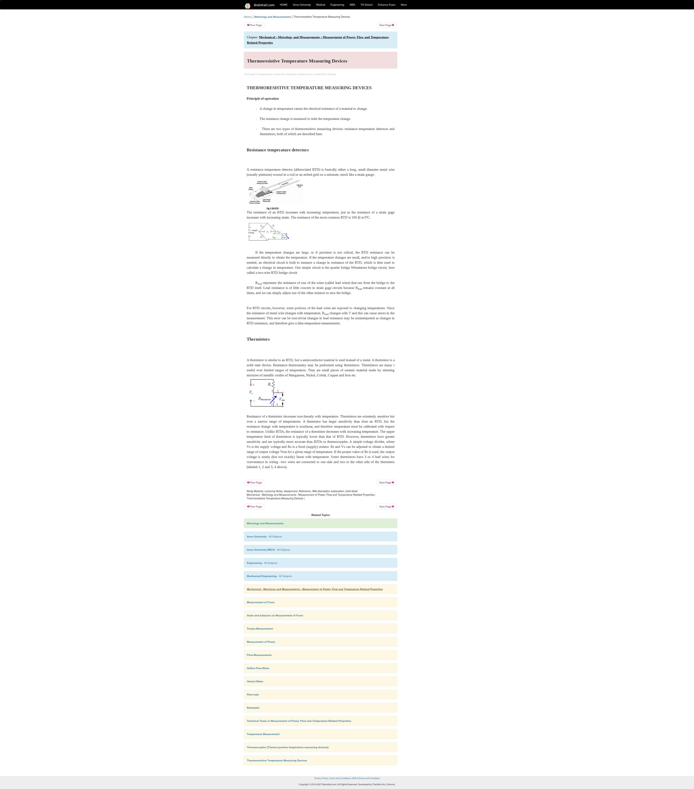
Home (247, 16)
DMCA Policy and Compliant (366, 778)
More (404, 4)
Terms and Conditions (340, 778)
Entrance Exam (386, 4)
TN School (366, 4)
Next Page (385, 25)
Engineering (337, 4)
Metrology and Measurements (272, 16)
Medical (320, 4)
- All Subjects (264, 536)
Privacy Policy (321, 778)
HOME (284, 4)
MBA (352, 4)
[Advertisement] (426, 69)
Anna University (302, 4)
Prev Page (255, 25)
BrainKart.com (264, 5)
